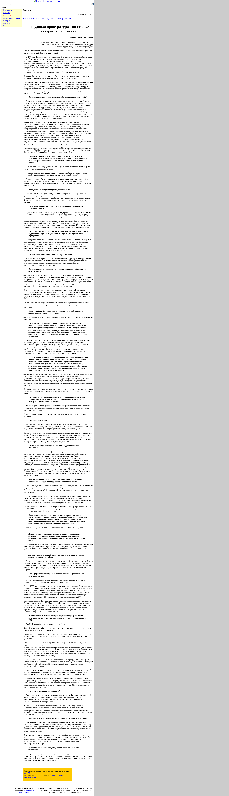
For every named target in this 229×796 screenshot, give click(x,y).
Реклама (6, 23)
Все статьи (27, 19)
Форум (6, 26)
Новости (6, 13)
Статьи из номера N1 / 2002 (61, 19)
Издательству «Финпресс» (27, 791)
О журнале (7, 10)
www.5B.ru (27, 773)
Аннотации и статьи (11, 18)
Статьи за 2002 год (41, 19)
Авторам (6, 21)
